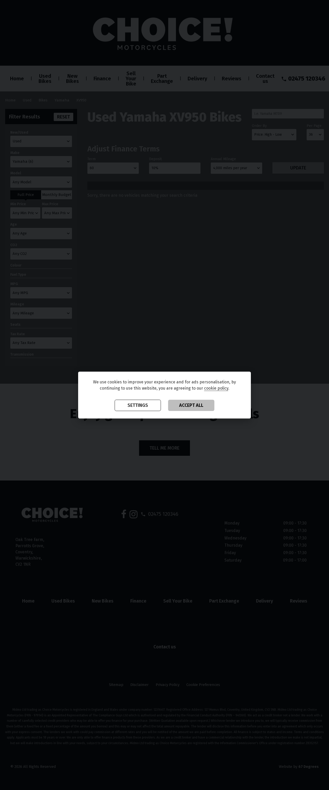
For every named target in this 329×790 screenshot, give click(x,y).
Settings (137, 405)
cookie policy (216, 388)
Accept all (191, 405)
